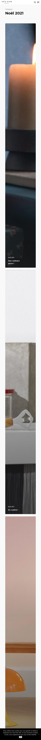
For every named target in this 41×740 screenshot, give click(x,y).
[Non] (39, 734)
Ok (20, 737)
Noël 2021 (11, 257)
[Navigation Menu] (38, 2)
